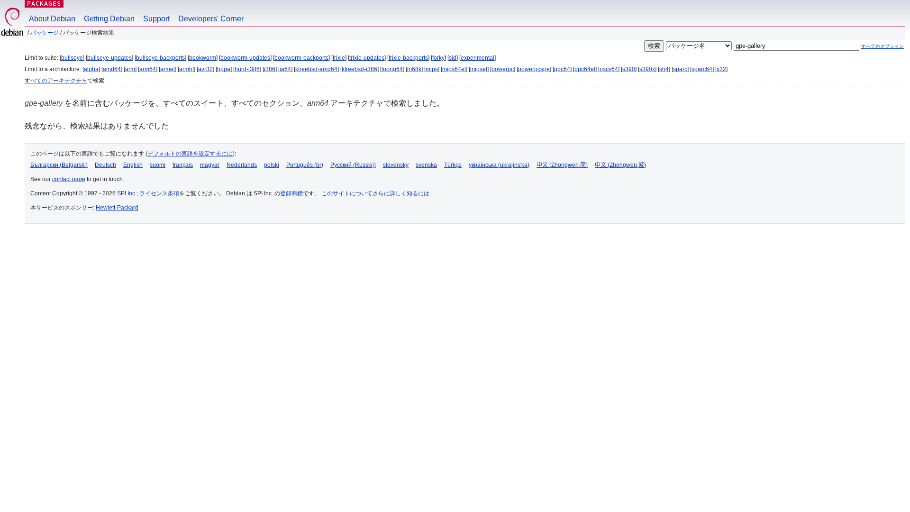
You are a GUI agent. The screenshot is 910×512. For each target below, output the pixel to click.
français (183, 165)
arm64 (147, 69)
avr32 (205, 69)
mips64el (454, 69)
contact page (68, 179)
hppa (223, 69)
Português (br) (304, 165)
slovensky (396, 165)
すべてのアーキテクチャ (56, 80)
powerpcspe (534, 69)
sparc (680, 69)
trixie (339, 58)
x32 (721, 69)
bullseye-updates (109, 58)
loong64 (392, 69)
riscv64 (609, 69)
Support (156, 19)
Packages (44, 3)
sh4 (664, 69)
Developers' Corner (211, 19)
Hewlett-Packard (117, 207)
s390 (628, 69)
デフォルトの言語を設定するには (190, 153)
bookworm (202, 58)
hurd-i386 (247, 69)
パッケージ (44, 32)
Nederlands (242, 165)
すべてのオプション (882, 46)
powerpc (502, 69)
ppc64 (562, 69)
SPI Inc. (126, 193)
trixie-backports (408, 58)
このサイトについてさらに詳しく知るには (375, 193)
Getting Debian (109, 19)
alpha (91, 69)
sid (452, 58)
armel (167, 69)
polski (271, 165)
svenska (426, 165)
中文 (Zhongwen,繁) (620, 165)
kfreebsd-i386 (359, 69)
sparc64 (702, 69)
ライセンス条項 (159, 193)
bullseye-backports (160, 58)
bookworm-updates (245, 58)
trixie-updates (366, 58)
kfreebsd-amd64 (316, 69)
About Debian (52, 19)
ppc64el (584, 69)
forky (438, 58)
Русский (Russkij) (353, 165)
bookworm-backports (301, 58)
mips (432, 69)
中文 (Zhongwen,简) (562, 165)
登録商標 (291, 193)
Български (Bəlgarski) (59, 165)
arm (130, 69)
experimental (477, 58)
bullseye (72, 58)
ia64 (285, 69)
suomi (157, 165)
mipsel (478, 69)
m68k (414, 69)
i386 (269, 69)
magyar (209, 165)
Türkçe (453, 165)
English (133, 165)
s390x (647, 69)
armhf (186, 69)
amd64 (112, 69)
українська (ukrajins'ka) (499, 165)
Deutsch (105, 165)
